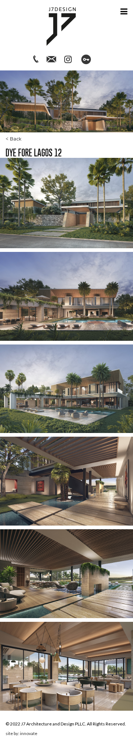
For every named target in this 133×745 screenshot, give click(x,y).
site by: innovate (21, 733)
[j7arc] (61, 25)
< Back (13, 139)
